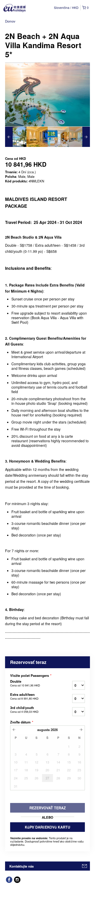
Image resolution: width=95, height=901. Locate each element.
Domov (10, 21)
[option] (15, 137)
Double (25, 683)
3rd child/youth (24, 709)
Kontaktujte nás (21, 866)
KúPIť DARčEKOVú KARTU (47, 827)
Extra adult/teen (24, 696)
